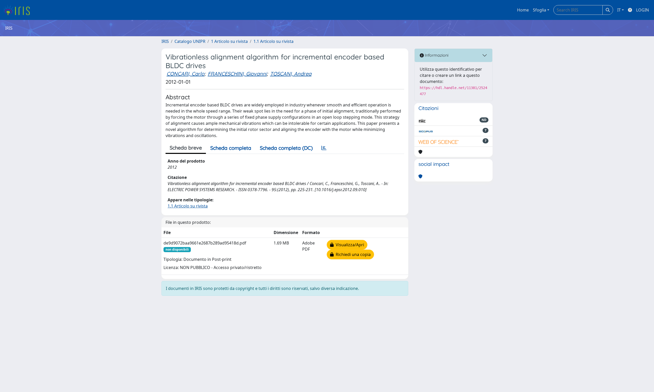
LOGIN (642, 10)
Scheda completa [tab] (230, 148)
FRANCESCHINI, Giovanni (237, 73)
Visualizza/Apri (349, 245)
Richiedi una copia (352, 254)
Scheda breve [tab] (186, 147)
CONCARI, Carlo (185, 73)
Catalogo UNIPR (189, 41)
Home (523, 10)
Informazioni (436, 55)
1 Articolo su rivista (229, 41)
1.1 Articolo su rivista (273, 41)
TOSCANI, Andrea (290, 73)
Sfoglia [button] (539, 10)
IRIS (165, 41)
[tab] (324, 148)
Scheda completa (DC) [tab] (286, 148)
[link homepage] (18, 10)
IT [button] (619, 10)
